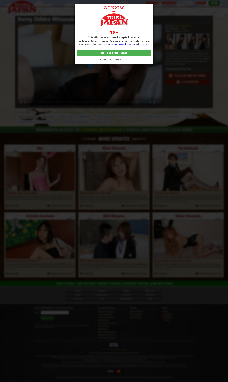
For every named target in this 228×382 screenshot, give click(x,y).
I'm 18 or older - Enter (114, 52)
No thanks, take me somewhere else (114, 59)
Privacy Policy (144, 44)
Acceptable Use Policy (127, 44)
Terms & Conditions (111, 44)
